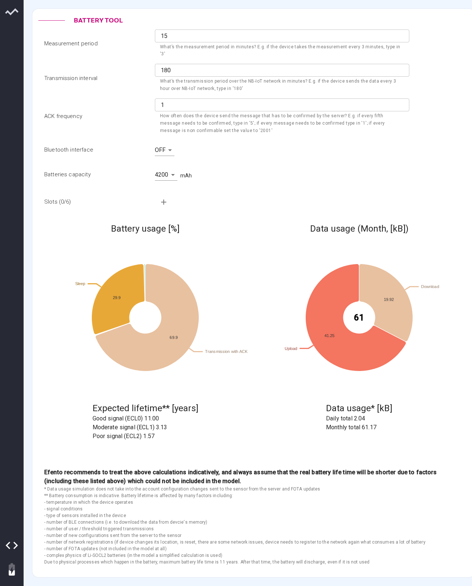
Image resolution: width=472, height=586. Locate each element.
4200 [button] (162, 174)
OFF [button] (160, 149)
